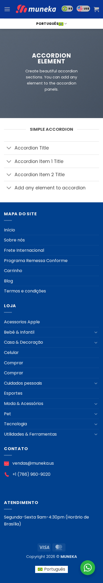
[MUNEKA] (36, 9)
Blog (8, 281)
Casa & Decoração (23, 342)
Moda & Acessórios (23, 403)
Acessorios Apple (22, 322)
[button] (7, 9)
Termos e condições (25, 291)
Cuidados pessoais (23, 383)
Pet (7, 414)
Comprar (13, 363)
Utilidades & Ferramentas (30, 434)
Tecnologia (15, 424)
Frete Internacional (24, 250)
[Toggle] (9, 148)
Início (9, 230)
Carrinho (13, 271)
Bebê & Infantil (19, 332)
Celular (11, 352)
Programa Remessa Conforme (36, 261)
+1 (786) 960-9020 (31, 474)
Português (47, 23)
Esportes (13, 393)
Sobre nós (14, 240)
